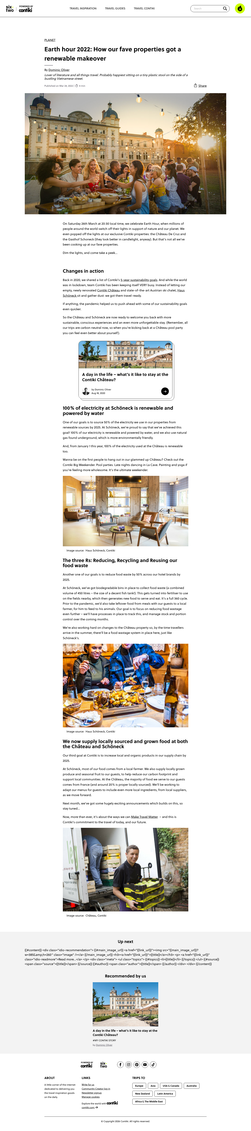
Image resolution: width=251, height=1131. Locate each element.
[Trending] (240, 8)
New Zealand (142, 1093)
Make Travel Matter (144, 817)
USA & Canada (171, 1085)
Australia (191, 1085)
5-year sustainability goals (139, 280)
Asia (153, 1085)
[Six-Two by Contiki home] (10, 8)
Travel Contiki (144, 8)
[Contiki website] (87, 1065)
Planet (49, 40)
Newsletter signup (92, 1092)
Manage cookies (91, 1097)
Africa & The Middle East (149, 1101)
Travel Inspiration (83, 8)
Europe (139, 1085)
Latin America (165, 1093)
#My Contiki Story (104, 1040)
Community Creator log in (96, 1088)
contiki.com (88, 1107)
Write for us (88, 1084)
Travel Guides (115, 8)
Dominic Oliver (58, 70)
